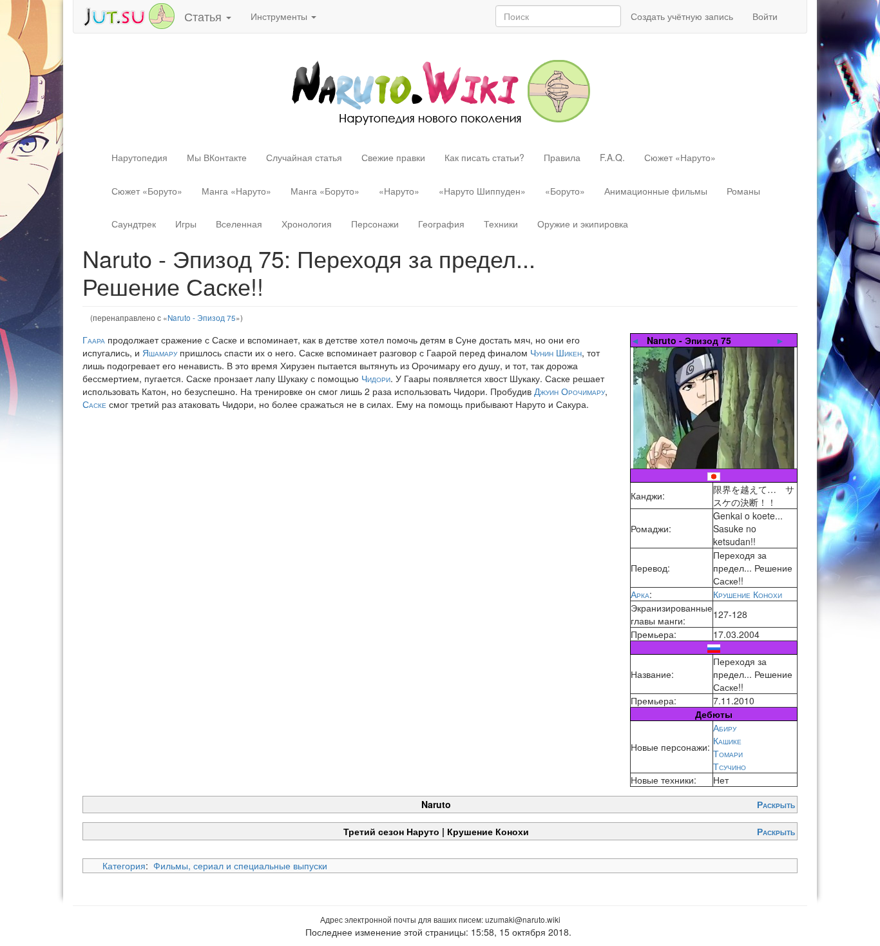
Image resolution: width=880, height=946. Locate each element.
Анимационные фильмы (655, 190)
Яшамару (159, 352)
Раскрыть (776, 804)
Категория (124, 865)
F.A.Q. (612, 157)
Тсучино (729, 766)
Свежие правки (393, 157)
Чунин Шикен (556, 352)
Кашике (727, 740)
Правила (562, 157)
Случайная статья (304, 157)
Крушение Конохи (747, 594)
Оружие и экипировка (582, 223)
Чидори (375, 378)
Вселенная (239, 223)
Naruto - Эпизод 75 (201, 317)
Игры (185, 223)
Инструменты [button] (280, 16)
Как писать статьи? (484, 157)
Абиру (724, 727)
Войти (765, 16)
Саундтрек (133, 223)
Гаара (93, 339)
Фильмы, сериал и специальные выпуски (240, 865)
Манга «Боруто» (325, 190)
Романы (743, 190)
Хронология (307, 223)
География (441, 223)
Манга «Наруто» (236, 190)
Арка (640, 594)
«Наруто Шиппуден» (482, 190)
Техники (501, 223)
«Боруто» (565, 190)
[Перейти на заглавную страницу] (440, 90)
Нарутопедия (139, 157)
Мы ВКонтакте (217, 157)
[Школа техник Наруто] (129, 14)
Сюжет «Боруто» (146, 190)
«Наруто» (399, 190)
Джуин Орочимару (569, 391)
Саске (94, 404)
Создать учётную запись (682, 16)
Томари (728, 753)
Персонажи (375, 223)
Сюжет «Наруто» (680, 157)
